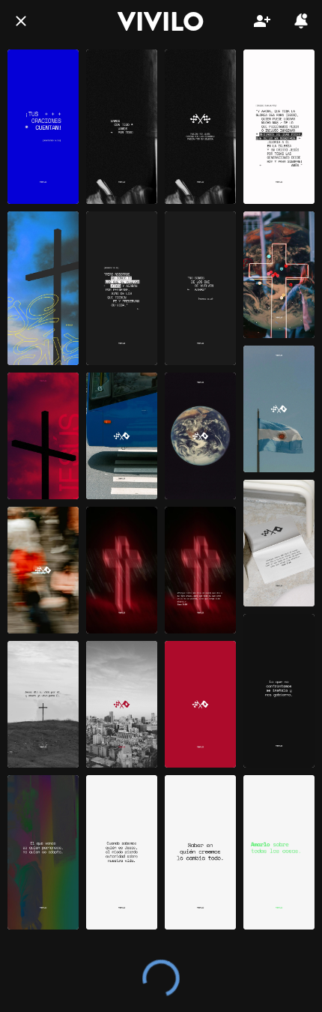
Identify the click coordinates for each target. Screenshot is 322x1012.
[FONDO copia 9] (43, 852)
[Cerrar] (21, 21)
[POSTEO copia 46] (279, 543)
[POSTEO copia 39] (200, 704)
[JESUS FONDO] (43, 288)
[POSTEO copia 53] (279, 274)
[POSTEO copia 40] (200, 570)
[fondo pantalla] (43, 126)
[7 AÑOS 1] (279, 126)
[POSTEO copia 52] (43, 570)
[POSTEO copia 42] (43, 704)
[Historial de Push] (301, 21)
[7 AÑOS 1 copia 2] (121, 126)
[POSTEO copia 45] (121, 570)
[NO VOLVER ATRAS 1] (200, 288)
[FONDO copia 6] (200, 852)
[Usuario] (262, 21)
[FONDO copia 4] (279, 852)
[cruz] (43, 436)
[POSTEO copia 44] (121, 704)
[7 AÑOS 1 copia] (200, 126)
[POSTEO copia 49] (279, 409)
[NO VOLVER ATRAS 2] (121, 288)
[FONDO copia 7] (121, 852)
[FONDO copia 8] (279, 691)
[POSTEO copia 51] (121, 436)
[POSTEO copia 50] (200, 436)
